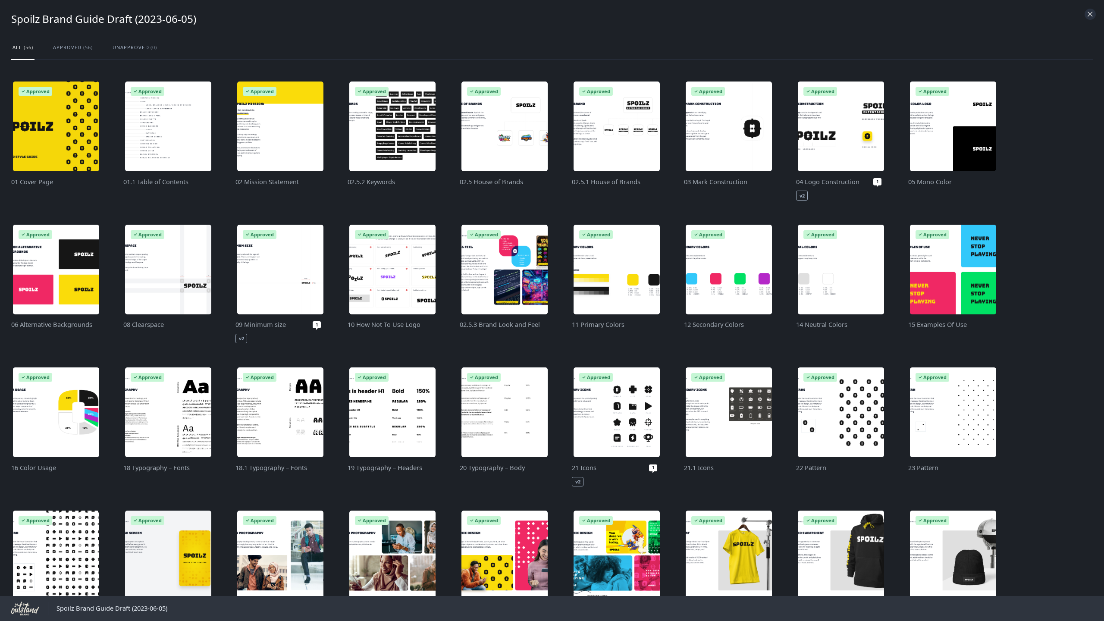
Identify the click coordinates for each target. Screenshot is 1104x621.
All (23, 47)
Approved (73, 47)
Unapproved (135, 47)
